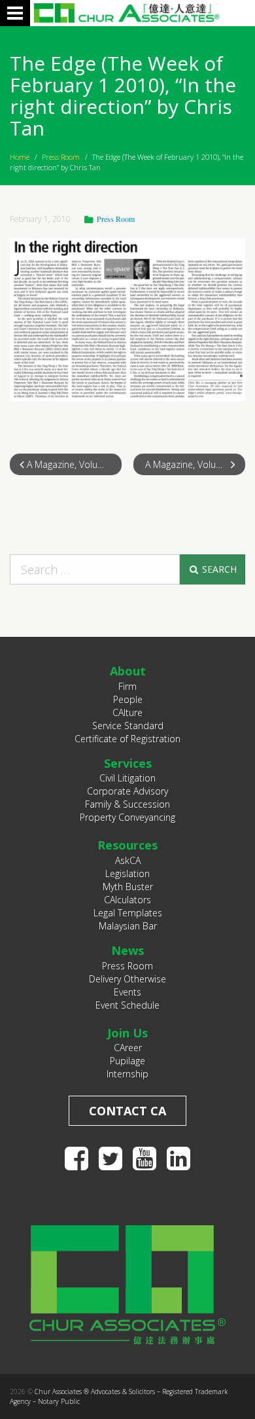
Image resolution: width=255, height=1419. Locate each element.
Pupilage (127, 1060)
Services (128, 763)
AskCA (128, 860)
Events (127, 992)
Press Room (61, 157)
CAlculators (127, 899)
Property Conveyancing (127, 817)
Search (218, 569)
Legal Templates (128, 913)
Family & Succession (127, 804)
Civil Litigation (127, 778)
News (127, 950)
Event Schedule (127, 1005)
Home (19, 157)
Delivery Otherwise (127, 979)
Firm (127, 686)
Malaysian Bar (128, 926)
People (128, 699)
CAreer (128, 1047)
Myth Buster (128, 886)
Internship (127, 1074)
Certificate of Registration (127, 738)
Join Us (127, 1033)
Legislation (127, 873)
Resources (127, 845)
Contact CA (127, 1111)
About (128, 671)
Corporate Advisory (127, 791)
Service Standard (127, 725)
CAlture (127, 712)
